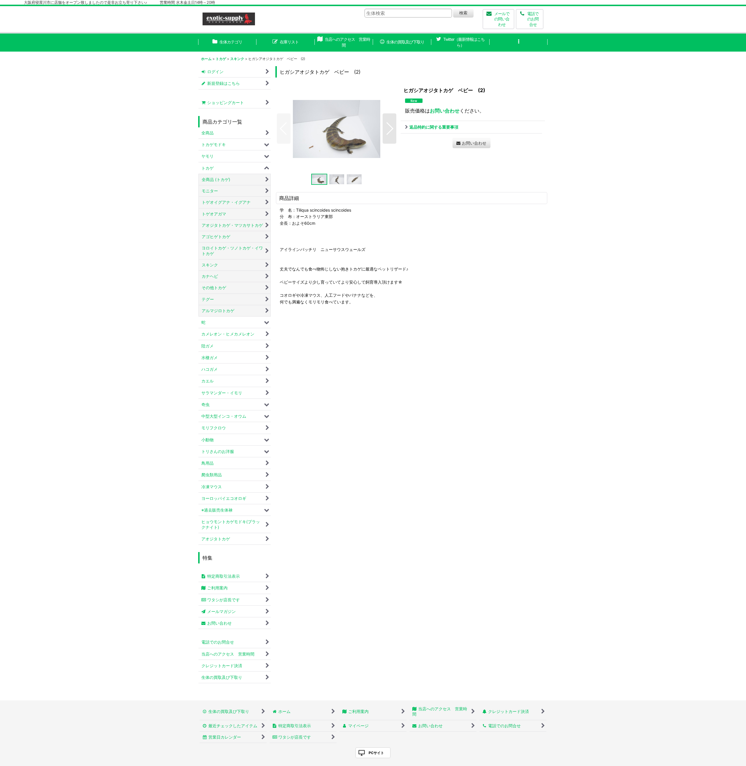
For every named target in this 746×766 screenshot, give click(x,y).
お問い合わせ (445, 111)
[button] (519, 43)
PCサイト (376, 753)
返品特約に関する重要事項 (433, 126)
